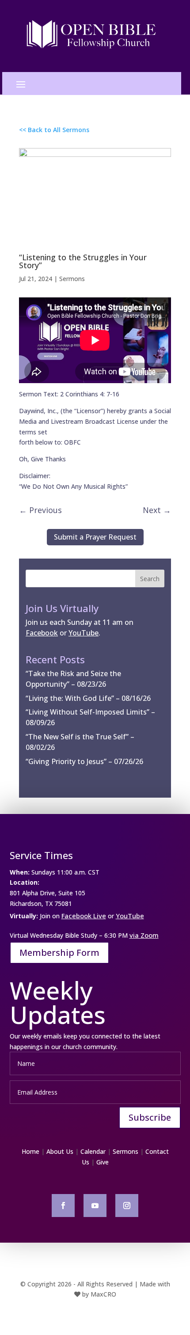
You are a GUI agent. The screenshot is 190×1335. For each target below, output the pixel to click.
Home (30, 1151)
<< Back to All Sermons (54, 130)
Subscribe (150, 1117)
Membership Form (59, 952)
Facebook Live (83, 915)
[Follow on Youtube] (95, 1205)
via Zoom (144, 935)
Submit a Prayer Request (95, 537)
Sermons (72, 278)
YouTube (130, 915)
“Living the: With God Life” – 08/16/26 (88, 698)
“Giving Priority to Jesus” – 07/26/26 (84, 761)
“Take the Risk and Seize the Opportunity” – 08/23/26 (73, 679)
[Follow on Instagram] (126, 1205)
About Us (59, 1151)
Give (102, 1162)
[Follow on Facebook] (63, 1205)
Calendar (93, 1151)
